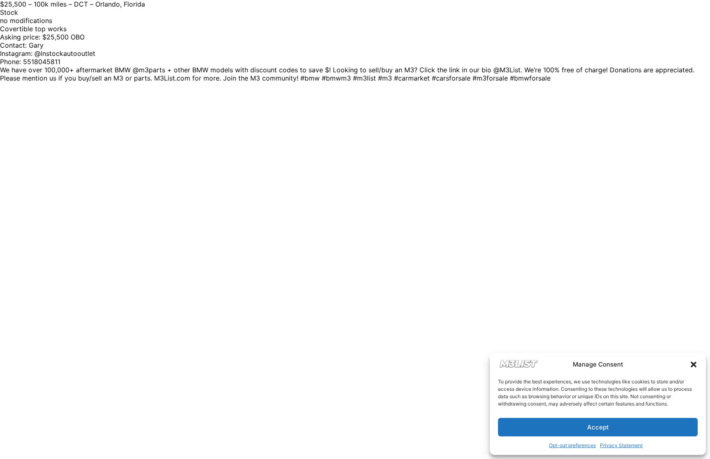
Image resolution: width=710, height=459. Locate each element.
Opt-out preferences (572, 445)
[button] (693, 364)
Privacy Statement (621, 445)
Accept (598, 427)
